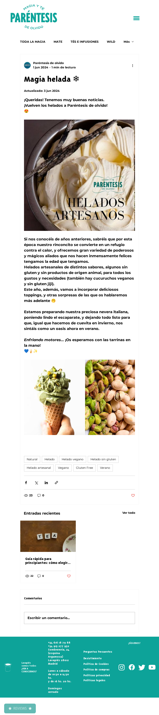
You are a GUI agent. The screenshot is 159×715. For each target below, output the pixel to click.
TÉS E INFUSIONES (85, 42)
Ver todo (128, 513)
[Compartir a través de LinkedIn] (46, 483)
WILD (111, 42)
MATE (58, 42)
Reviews (20, 708)
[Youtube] (152, 667)
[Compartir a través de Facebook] (26, 483)
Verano (105, 468)
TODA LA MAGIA (32, 42)
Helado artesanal (39, 468)
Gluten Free (84, 468)
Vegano (63, 468)
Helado (50, 459)
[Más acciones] (132, 65)
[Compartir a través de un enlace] (56, 483)
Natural (32, 459)
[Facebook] (132, 667)
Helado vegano (72, 459)
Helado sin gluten (103, 459)
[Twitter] (142, 667)
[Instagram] (122, 667)
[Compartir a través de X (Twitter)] (36, 483)
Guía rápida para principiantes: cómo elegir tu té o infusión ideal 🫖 (46, 561)
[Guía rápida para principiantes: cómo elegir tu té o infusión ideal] (48, 536)
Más (127, 42)
